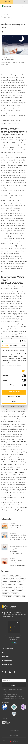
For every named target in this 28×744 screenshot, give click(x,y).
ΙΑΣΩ (3, 584)
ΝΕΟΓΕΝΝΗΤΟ (5, 590)
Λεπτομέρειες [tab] (14, 345)
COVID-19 (4, 575)
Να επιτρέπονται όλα (14, 391)
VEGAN (11, 575)
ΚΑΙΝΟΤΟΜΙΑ (21, 584)
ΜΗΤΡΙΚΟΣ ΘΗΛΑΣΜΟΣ (7, 587)
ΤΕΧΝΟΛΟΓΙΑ (14, 593)
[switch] (24, 375)
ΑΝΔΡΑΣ (18, 575)
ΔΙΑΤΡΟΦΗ (4, 581)
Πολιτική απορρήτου (14, 730)
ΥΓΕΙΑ (23, 596)
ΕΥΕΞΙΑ (20, 581)
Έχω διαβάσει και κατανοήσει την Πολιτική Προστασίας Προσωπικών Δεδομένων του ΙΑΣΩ (14, 697)
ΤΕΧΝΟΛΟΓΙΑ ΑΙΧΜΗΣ (7, 596)
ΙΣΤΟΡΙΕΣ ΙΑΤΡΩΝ (11, 584)
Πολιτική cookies (14, 733)
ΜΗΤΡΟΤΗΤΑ (18, 587)
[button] (14, 735)
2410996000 (7, 2)
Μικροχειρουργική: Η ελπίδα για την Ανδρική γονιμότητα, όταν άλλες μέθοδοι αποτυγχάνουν (17, 537)
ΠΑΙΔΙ (13, 590)
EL (24, 2)
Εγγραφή (12, 685)
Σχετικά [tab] (23, 345)
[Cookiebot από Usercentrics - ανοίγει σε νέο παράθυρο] (20, 341)
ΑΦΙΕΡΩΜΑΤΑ (5, 578)
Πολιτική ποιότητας (14, 727)
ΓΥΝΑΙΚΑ (22, 578)
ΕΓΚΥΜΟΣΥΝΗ (13, 581)
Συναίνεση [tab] (5, 345)
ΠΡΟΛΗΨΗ (19, 590)
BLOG (7, 10)
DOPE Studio (15, 741)
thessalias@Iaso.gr (15, 639)
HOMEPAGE (3, 10)
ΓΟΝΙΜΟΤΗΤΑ (14, 578)
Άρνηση (14, 401)
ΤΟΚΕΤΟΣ (17, 596)
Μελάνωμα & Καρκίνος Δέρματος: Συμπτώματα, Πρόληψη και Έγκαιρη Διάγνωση (17, 563)
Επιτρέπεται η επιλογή (14, 396)
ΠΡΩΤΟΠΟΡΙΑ (5, 593)
